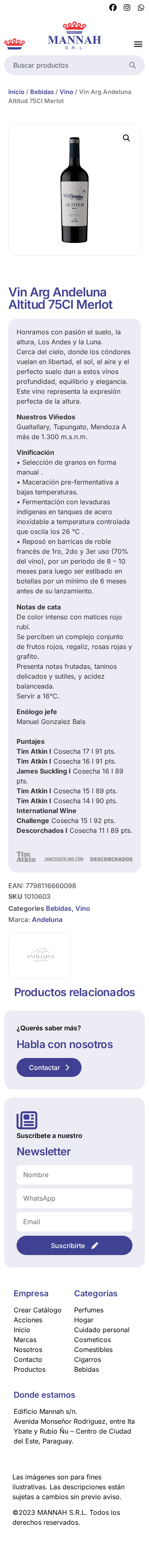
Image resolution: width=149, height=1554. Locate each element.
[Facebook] (113, 8)
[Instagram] (127, 8)
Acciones (28, 1320)
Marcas (25, 1339)
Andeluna (47, 919)
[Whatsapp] (141, 8)
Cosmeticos (92, 1339)
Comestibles (93, 1349)
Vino (66, 92)
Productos (30, 1369)
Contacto (28, 1359)
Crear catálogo (38, 1310)
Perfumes (88, 1310)
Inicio (16, 92)
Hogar (84, 1320)
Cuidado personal (102, 1330)
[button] (138, 44)
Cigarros (87, 1359)
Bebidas (42, 92)
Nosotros (28, 1349)
